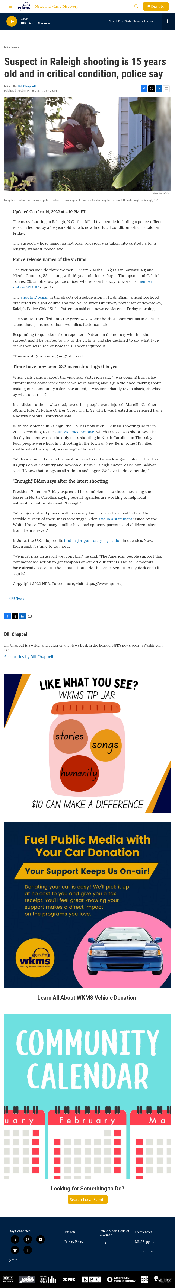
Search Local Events (87, 1199)
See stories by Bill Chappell (28, 656)
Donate (157, 6)
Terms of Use (144, 1251)
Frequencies (143, 1232)
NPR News (11, 47)
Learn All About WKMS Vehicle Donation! (87, 997)
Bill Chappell (27, 86)
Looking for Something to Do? (87, 1188)
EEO (103, 1243)
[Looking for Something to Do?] (87, 1096)
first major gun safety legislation (93, 540)
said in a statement (115, 518)
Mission (69, 1232)
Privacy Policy (73, 1242)
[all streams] (168, 21)
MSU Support (144, 1242)
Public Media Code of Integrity (114, 1233)
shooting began (34, 297)
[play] (11, 21)
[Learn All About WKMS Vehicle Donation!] (87, 905)
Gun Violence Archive (74, 431)
